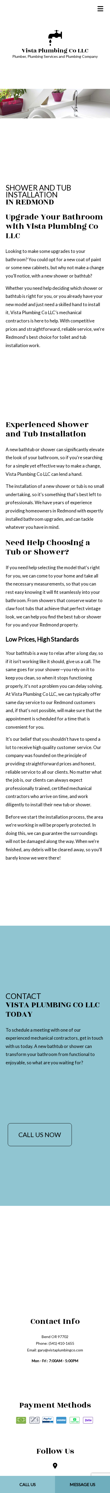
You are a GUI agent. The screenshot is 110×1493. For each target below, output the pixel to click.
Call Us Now (39, 1134)
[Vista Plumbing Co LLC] (55, 37)
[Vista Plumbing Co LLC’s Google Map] (55, 1466)
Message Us (82, 1484)
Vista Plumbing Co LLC (55, 50)
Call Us (27, 1484)
